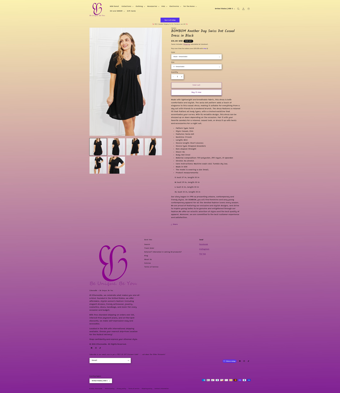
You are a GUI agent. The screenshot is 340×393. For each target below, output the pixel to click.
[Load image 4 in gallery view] (153, 146)
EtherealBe (98, 388)
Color (173, 52)
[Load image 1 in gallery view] (98, 146)
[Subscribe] (128, 360)
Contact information (162, 388)
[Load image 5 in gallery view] (98, 165)
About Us (148, 259)
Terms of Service (151, 267)
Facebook (203, 244)
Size (172, 62)
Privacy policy (121, 388)
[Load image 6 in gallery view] (116, 165)
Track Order (149, 248)
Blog (146, 256)
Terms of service (133, 388)
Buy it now (196, 92)
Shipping (186, 44)
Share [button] (175, 224)
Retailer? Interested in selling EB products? (163, 252)
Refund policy (109, 388)
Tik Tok (202, 254)
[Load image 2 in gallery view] (116, 146)
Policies (147, 263)
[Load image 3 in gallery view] (135, 146)
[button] (127, 6)
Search (147, 244)
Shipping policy (147, 388)
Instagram (204, 249)
